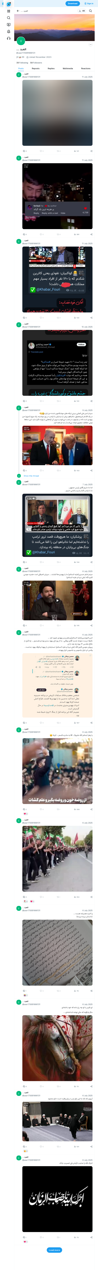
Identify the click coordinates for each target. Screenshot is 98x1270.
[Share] (91, 151)
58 (36, 62)
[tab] (21, 68)
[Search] (91, 11)
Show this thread (31, 476)
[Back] (18, 10)
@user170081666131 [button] (31, 77)
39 (22, 62)
